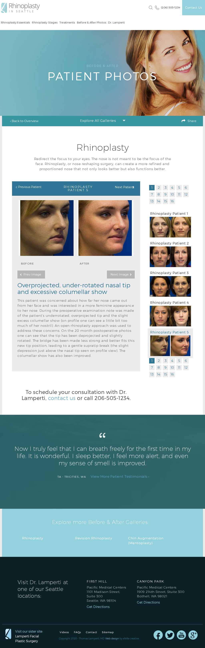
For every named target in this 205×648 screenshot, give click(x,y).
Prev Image (32, 274)
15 (165, 201)
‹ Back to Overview (24, 121)
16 (172, 201)
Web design (112, 638)
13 (152, 201)
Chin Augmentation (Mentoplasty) (146, 540)
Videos (64, 632)
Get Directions (98, 606)
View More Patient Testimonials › (120, 476)
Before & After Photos (91, 22)
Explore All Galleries (98, 121)
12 (186, 194)
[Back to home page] (22, 8)
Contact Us (193, 7)
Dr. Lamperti (116, 22)
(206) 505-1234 (170, 7)
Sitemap (108, 632)
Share (192, 121)
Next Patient (124, 187)
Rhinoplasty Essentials (15, 22)
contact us (62, 398)
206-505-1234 (112, 398)
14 (158, 201)
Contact (91, 632)
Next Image (120, 274)
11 (179, 194)
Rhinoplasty (32, 538)
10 (172, 194)
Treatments (67, 22)
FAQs (77, 632)
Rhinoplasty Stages (44, 22)
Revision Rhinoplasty (93, 538)
